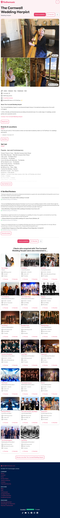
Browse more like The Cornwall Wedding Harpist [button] (30, 457)
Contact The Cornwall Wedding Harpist (11, 116)
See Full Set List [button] (6, 184)
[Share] (57, 14)
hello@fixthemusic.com (8, 465)
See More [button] (4, 139)
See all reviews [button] (6, 233)
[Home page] (8, 2)
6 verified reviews (8, 98)
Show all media (54, 84)
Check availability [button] (40, 14)
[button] (57, 2)
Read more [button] (5, 121)
